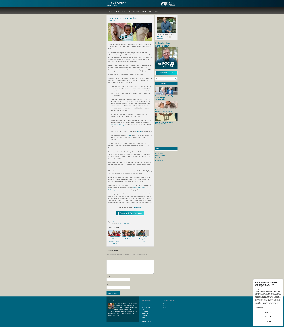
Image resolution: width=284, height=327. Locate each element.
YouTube (165, 307)
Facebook (165, 304)
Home (143, 304)
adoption (139, 131)
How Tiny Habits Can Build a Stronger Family (164, 123)
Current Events (159, 153)
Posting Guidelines (147, 307)
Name (108, 276)
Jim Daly (116, 4)
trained (129, 135)
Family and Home (160, 155)
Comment (109, 258)
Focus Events (115, 220)
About (143, 306)
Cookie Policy (145, 315)
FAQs (143, 317)
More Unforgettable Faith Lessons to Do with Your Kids (164, 110)
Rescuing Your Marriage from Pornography (142, 239)
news (116, 222)
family (112, 222)
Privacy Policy (145, 313)
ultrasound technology (117, 125)
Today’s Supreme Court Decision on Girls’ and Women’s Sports (114, 240)
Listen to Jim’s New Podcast (162, 44)
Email (108, 284)
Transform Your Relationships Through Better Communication (164, 97)
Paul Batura (160, 38)
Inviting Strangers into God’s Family (128, 238)
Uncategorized (159, 160)
